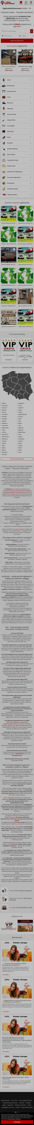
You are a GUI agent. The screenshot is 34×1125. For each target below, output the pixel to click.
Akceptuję (17, 1122)
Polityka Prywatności (11, 1119)
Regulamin (18, 1119)
